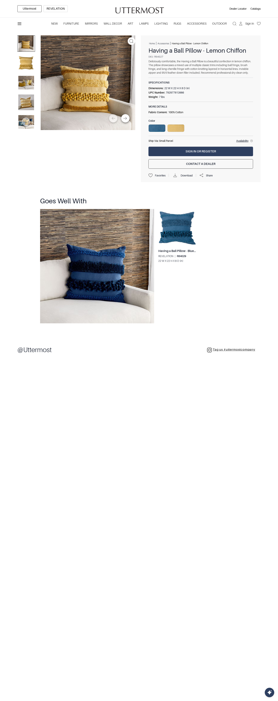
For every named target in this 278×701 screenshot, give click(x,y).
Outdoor (219, 23)
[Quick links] (269, 692)
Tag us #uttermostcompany (234, 349)
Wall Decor (113, 23)
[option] (29, 8)
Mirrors (91, 23)
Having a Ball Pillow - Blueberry (179, 251)
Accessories (197, 23)
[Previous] (113, 118)
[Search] (234, 24)
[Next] (125, 118)
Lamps (144, 23)
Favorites (160, 175)
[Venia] (139, 8)
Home (152, 43)
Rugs (177, 23)
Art (130, 23)
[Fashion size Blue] (156, 128)
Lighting (161, 23)
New (54, 23)
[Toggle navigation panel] (19, 24)
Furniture (71, 23)
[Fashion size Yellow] (175, 128)
